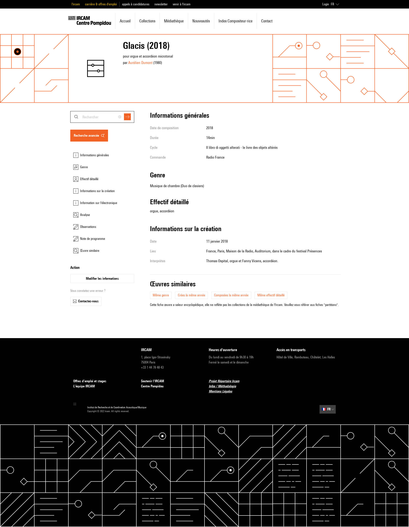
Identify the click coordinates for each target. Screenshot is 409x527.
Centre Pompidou (152, 386)
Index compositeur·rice (235, 21)
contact (266, 21)
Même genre (161, 295)
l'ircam (76, 4)
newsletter (161, 4)
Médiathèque (174, 21)
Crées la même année (191, 295)
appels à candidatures (135, 4)
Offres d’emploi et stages (89, 381)
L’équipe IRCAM (84, 386)
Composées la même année (231, 295)
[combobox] (102, 117)
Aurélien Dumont (140, 62)
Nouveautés (201, 21)
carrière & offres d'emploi (101, 4)
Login (325, 4)
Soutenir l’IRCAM (152, 381)
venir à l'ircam (181, 4)
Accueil (125, 21)
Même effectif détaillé (271, 295)
